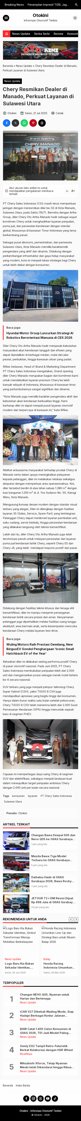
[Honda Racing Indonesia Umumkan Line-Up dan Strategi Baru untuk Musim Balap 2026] (60, 941)
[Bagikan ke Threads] (42, 123)
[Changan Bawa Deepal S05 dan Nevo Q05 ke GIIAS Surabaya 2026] (16, 840)
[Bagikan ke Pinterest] (33, 123)
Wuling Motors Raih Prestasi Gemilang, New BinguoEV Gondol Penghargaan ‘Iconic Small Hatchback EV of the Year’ (40, 649)
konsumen (18, 795)
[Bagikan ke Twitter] (15, 123)
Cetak (59, 113)
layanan (32, 795)
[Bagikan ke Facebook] (6, 123)
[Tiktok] (55, 1098)
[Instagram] (33, 1098)
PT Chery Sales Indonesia (56, 795)
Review (58, 33)
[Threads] (40, 1098)
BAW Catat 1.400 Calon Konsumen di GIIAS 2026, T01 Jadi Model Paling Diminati (45, 1033)
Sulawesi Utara (13, 801)
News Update (21, 33)
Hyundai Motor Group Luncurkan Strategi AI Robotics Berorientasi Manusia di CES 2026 (39, 335)
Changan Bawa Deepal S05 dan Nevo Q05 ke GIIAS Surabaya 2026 (53, 839)
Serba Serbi (42, 33)
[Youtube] (48, 1098)
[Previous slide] (71, 919)
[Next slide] (76, 919)
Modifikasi (26, 1054)
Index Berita (23, 1085)
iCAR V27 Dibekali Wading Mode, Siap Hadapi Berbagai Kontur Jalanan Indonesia (47, 1015)
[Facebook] (26, 1098)
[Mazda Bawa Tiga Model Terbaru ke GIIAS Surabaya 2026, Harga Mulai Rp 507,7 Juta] (16, 861)
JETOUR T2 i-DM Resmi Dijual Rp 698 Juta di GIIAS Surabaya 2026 (52, 902)
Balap (47, 959)
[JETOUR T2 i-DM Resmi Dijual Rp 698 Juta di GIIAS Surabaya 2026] (16, 903)
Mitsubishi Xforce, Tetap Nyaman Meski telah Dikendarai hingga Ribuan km (46, 1067)
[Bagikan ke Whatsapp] (24, 123)
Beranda (8, 1085)
